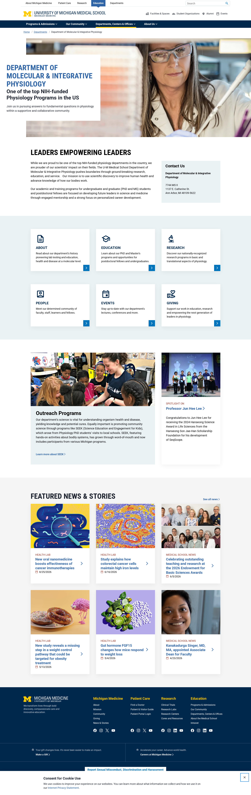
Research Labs (168, 709)
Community (99, 714)
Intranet (195, 723)
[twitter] (107, 731)
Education (98, 3)
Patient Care (64, 3)
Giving (96, 718)
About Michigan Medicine (39, 3)
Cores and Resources (172, 718)
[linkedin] (175, 731)
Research (82, 3)
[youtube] (113, 731)
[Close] (244, 777)
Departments (116, 3)
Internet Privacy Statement (63, 787)
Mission (97, 709)
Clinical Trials (168, 705)
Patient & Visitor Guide (142, 709)
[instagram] (101, 731)
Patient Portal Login (141, 714)
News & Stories (101, 723)
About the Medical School (204, 718)
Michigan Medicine (108, 699)
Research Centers (170, 714)
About (96, 705)
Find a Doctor (137, 705)
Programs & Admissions (203, 705)
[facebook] (95, 731)
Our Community (199, 709)
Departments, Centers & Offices (206, 714)
